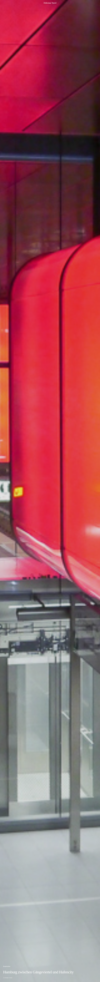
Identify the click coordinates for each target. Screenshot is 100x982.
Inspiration (6, 966)
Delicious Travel (50, 3)
